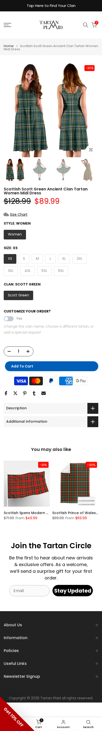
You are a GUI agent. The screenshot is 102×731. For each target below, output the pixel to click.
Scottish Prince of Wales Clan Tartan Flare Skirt (46, 512)
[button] (17, 713)
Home (9, 46)
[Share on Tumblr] (34, 393)
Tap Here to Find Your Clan (51, 5)
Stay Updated (72, 590)
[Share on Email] (43, 393)
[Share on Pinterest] (25, 393)
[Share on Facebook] (6, 393)
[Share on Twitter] (15, 393)
